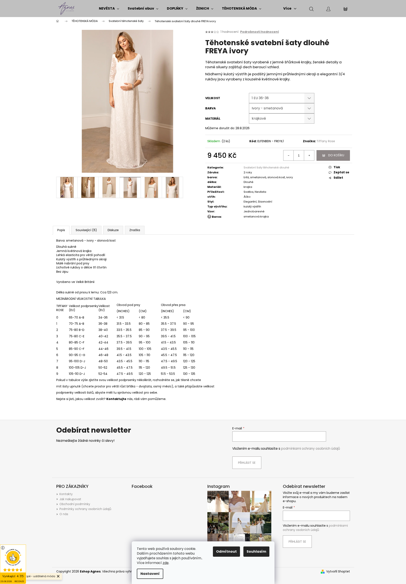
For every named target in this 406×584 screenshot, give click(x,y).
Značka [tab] (134, 230)
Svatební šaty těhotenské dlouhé (266, 167)
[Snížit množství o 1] (288, 155)
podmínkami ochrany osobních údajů (310, 448)
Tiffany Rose (325, 141)
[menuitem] (109, 8)
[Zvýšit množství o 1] (309, 155)
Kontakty (66, 494)
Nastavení (150, 573)
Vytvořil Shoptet (338, 572)
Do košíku (336, 155)
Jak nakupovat (70, 499)
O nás (63, 514)
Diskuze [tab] (113, 230)
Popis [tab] (61, 230)
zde (166, 562)
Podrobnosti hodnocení (259, 32)
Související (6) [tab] (86, 230)
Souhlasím (256, 551)
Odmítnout (226, 551)
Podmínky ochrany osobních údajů (85, 509)
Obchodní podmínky (74, 504)
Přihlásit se (247, 463)
